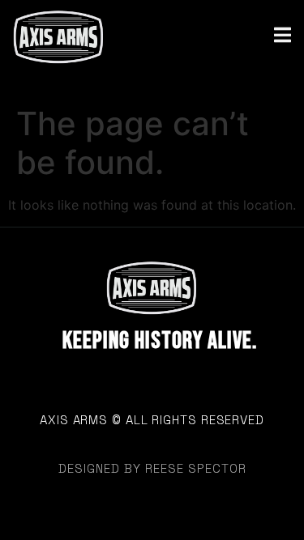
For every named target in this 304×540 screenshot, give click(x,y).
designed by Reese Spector (152, 468)
